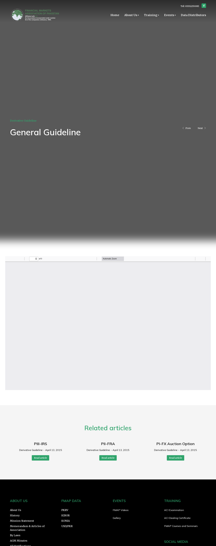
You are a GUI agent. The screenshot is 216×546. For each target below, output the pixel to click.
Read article (40, 457)
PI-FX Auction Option (175, 443)
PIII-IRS (40, 443)
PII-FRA (108, 443)
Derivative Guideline (23, 120)
